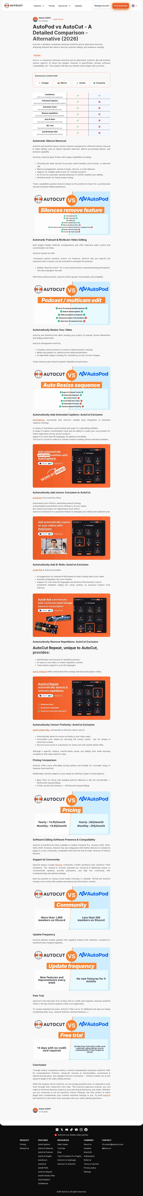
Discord (58, 865)
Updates (78, 6)
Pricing (51, 6)
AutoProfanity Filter (41, 730)
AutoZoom (37, 498)
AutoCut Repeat (40, 672)
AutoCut (106, 1095)
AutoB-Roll (37, 570)
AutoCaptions (39, 420)
